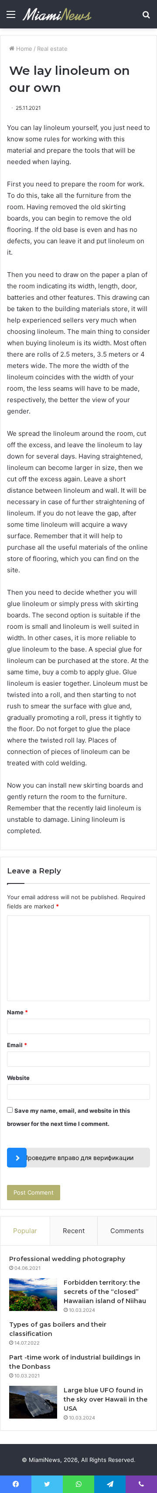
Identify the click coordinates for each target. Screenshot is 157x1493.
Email (17, 1044)
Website (18, 1077)
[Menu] (11, 17)
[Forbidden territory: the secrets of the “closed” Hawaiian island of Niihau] (33, 1294)
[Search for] (146, 17)
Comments (127, 1231)
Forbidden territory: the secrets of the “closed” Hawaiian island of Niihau (105, 1292)
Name (17, 1012)
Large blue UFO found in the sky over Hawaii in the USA (105, 1399)
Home (23, 48)
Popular (25, 1231)
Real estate (52, 48)
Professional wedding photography (67, 1259)
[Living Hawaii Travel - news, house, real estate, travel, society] (57, 14)
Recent (74, 1231)
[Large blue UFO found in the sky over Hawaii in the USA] (33, 1402)
